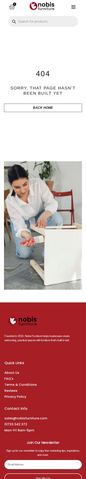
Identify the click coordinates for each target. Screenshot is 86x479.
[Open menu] (73, 7)
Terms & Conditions (20, 384)
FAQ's (8, 378)
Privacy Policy (15, 396)
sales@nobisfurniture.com (25, 418)
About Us (11, 372)
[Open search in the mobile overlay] (43, 21)
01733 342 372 (15, 424)
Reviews (10, 390)
